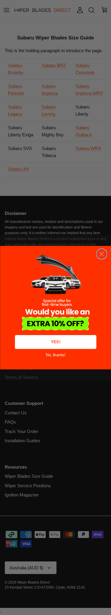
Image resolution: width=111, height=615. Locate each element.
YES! (55, 342)
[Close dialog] (102, 254)
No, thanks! (55, 355)
